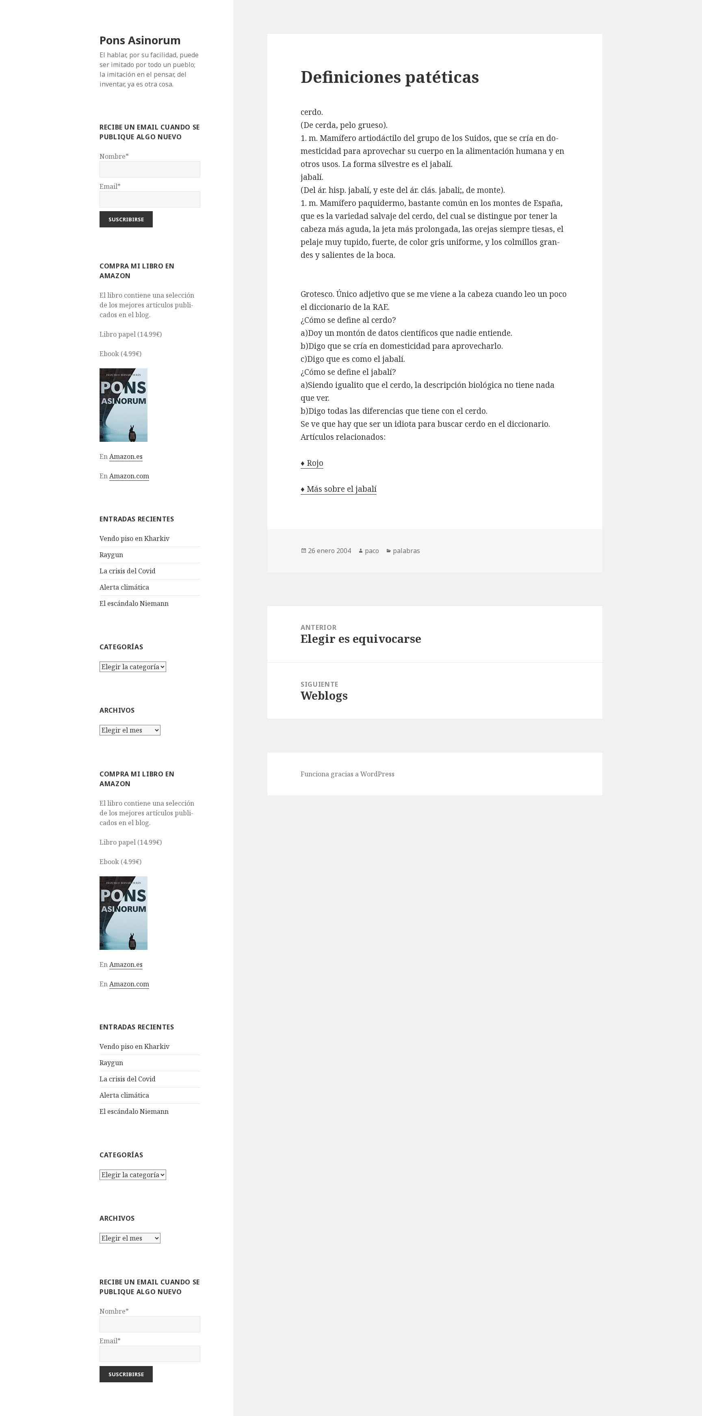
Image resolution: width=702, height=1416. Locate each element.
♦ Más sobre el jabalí (339, 489)
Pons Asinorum (140, 40)
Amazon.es (126, 456)
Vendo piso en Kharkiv (134, 538)
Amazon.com (129, 475)
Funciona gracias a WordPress (347, 774)
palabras (406, 550)
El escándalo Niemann (134, 603)
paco (372, 550)
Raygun (111, 554)
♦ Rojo (312, 463)
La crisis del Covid (128, 570)
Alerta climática (124, 587)
